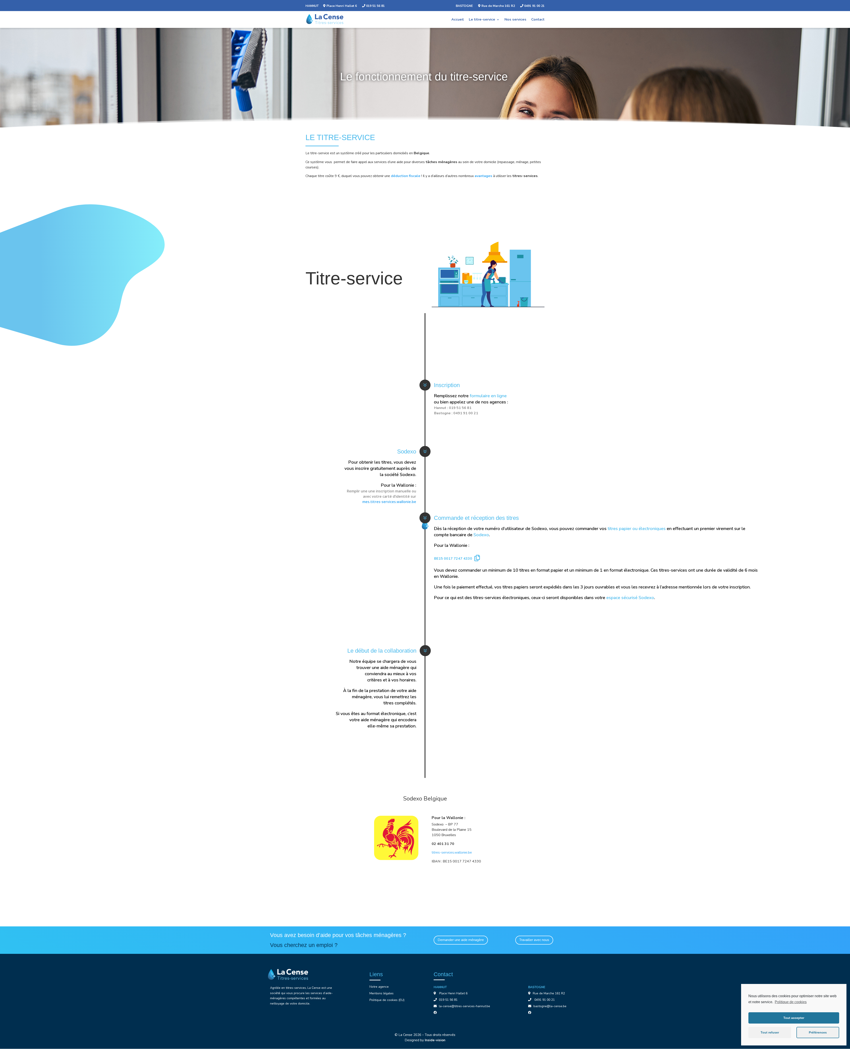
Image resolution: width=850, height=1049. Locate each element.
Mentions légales (381, 993)
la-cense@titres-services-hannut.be (464, 1006)
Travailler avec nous (534, 939)
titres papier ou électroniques (637, 529)
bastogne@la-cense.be (549, 1006)
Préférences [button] (818, 1032)
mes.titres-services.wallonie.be (389, 501)
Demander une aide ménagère (461, 939)
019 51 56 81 (375, 6)
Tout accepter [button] (793, 1018)
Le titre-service (482, 19)
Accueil (457, 19)
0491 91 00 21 (534, 6)
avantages (483, 176)
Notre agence (379, 987)
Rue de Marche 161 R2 (498, 6)
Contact (538, 19)
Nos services (515, 19)
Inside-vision (435, 1040)
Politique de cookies (791, 1002)
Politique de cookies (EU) (386, 1000)
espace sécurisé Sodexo (630, 598)
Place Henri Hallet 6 (342, 6)
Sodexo (481, 535)
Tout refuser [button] (770, 1032)
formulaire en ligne (488, 396)
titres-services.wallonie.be (452, 852)
